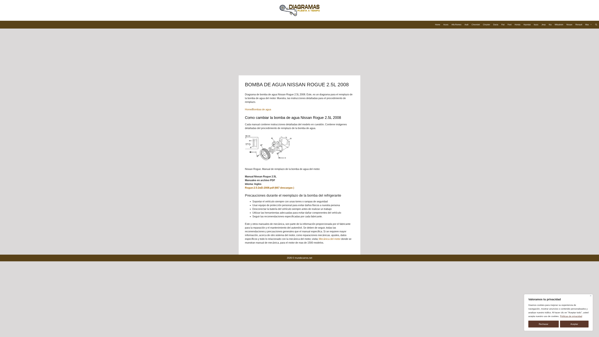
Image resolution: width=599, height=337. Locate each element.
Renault (578, 25)
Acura (445, 25)
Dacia (495, 25)
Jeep (543, 25)
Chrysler (486, 25)
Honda (517, 25)
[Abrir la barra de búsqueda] (596, 25)
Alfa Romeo (456, 25)
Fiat (502, 25)
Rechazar (543, 324)
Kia (550, 25)
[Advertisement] (299, 52)
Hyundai (527, 25)
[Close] (590, 295)
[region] (558, 312)
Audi (466, 25)
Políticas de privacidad (571, 316)
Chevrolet (476, 25)
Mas (587, 25)
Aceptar (574, 324)
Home (437, 25)
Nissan (569, 25)
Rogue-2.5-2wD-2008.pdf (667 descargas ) (269, 187)
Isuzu (536, 25)
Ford (509, 25)
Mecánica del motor (330, 239)
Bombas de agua (261, 109)
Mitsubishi (559, 25)
